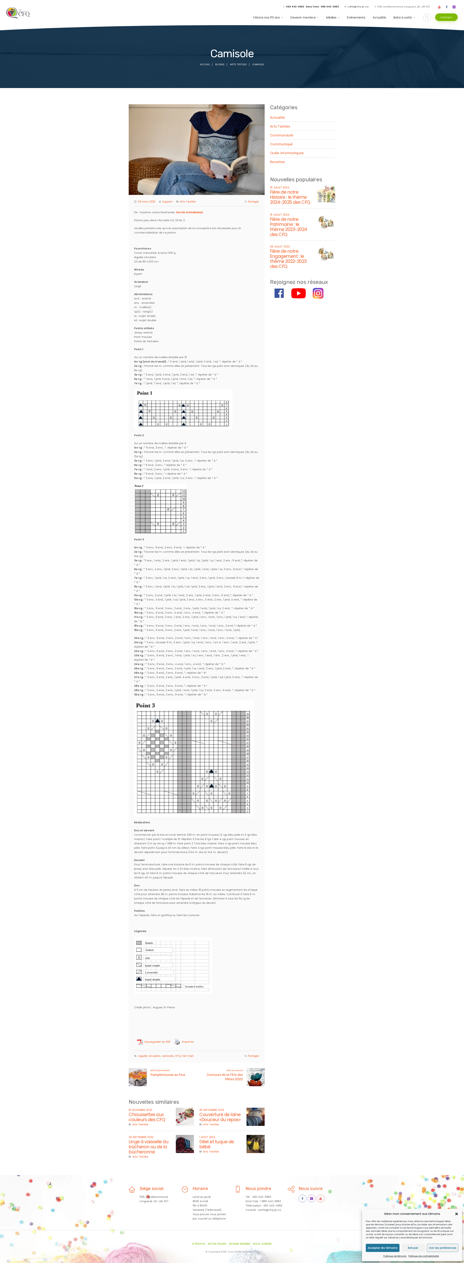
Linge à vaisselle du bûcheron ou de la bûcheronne (148, 1147)
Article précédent (160, 1070)
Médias (331, 17)
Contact (446, 17)
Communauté (281, 135)
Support (167, 201)
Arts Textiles (238, 64)
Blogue (220, 64)
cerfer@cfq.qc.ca (358, 6)
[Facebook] (446, 7)
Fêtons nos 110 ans (266, 17)
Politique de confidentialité (423, 1256)
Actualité (379, 17)
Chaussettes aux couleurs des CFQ (147, 1117)
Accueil (205, 64)
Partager (253, 201)
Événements (356, 17)
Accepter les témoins (382, 1248)
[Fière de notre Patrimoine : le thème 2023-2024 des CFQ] (326, 221)
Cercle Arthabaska (189, 212)
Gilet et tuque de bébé (216, 1144)
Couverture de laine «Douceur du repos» (220, 1117)
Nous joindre (262, 1244)
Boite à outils (402, 17)
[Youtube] (439, 7)
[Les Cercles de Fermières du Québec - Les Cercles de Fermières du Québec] (18, 13)
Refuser (413, 1248)
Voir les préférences (442, 1248)
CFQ (178, 1056)
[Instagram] (454, 7)
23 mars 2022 (146, 201)
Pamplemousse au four (167, 1075)
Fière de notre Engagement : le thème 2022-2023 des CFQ (288, 258)
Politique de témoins (395, 1256)
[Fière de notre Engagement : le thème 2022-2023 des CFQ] (326, 253)
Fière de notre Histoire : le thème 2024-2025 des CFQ (290, 197)
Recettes (277, 162)
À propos (199, 1244)
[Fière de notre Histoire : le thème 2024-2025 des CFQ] (326, 194)
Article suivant (235, 1070)
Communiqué (281, 144)
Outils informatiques (287, 153)
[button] (456, 1214)
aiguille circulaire (149, 1056)
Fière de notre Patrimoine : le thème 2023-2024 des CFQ (288, 226)
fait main (188, 1056)
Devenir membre (303, 17)
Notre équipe (217, 1244)
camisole (168, 1056)
